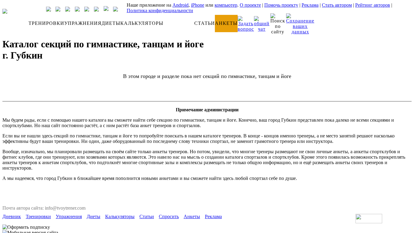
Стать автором (337, 5)
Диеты (93, 216)
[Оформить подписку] (26, 227)
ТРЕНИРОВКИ (46, 23)
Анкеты (192, 216)
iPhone (197, 5)
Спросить (169, 216)
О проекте (250, 5)
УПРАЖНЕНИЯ (83, 23)
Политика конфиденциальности (160, 10)
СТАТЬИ (204, 23)
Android (180, 5)
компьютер (226, 5)
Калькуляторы (120, 216)
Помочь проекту (281, 5)
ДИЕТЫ (111, 23)
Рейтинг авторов (372, 5)
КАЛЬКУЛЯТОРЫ (141, 23)
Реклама (310, 5)
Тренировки (38, 216)
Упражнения (69, 216)
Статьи (146, 216)
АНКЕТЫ (226, 23)
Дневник (11, 216)
